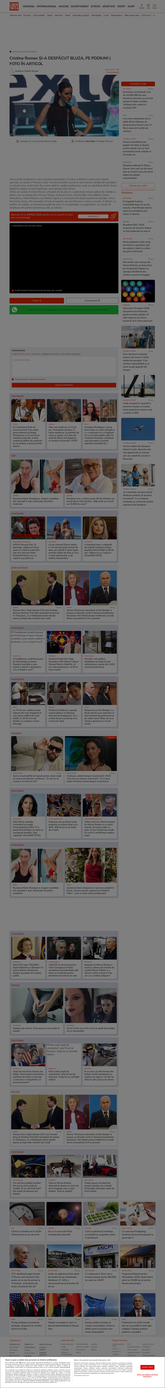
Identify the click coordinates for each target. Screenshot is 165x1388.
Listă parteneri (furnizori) (81, 1375)
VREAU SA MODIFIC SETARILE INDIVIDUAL (147, 1376)
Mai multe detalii (65, 1367)
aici (27, 1378)
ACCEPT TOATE (147, 1367)
